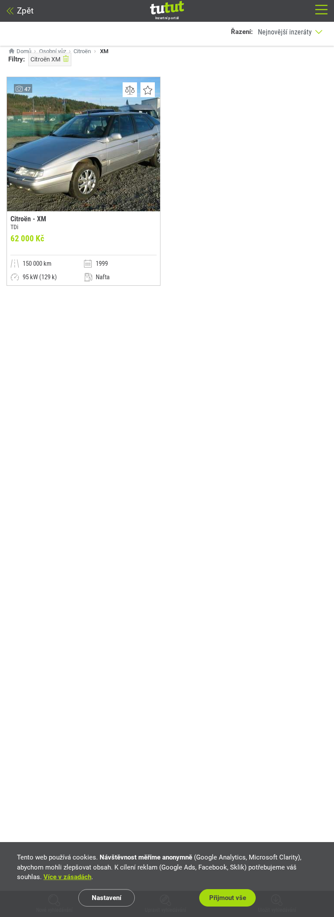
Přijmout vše (227, 898)
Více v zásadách (67, 877)
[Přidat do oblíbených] (147, 89)
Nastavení (106, 898)
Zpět (25, 11)
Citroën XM (45, 59)
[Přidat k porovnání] (130, 89)
